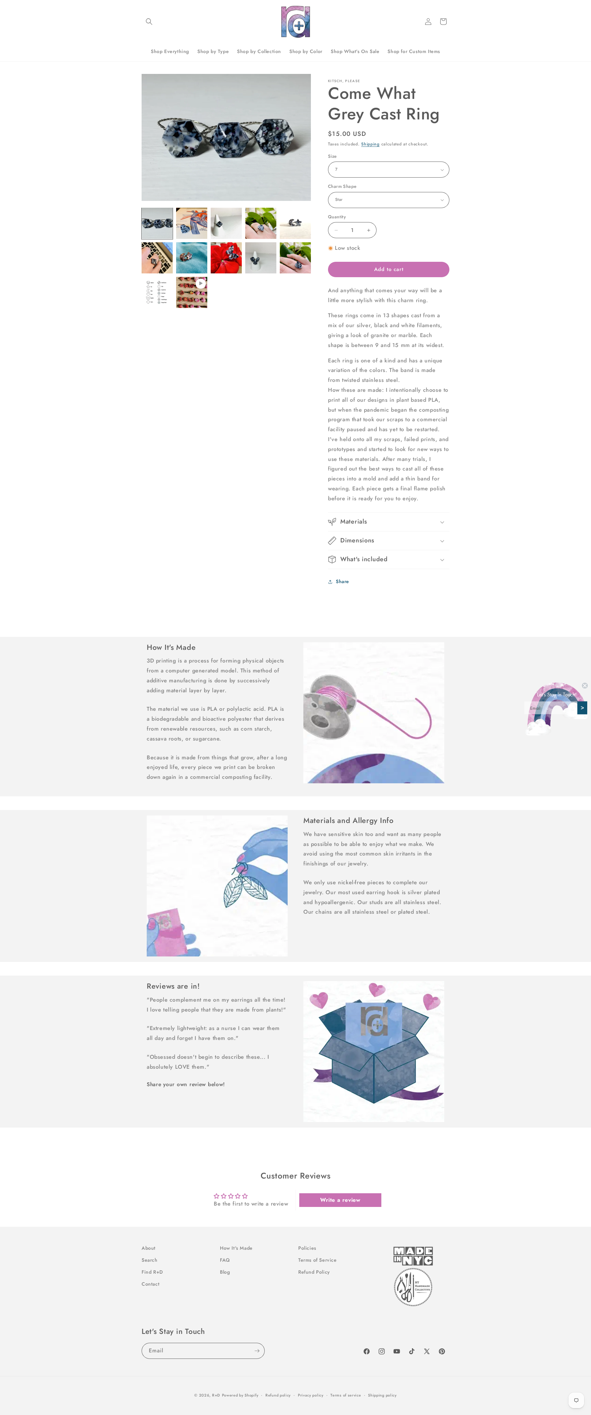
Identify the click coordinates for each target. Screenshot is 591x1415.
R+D (216, 1395)
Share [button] (342, 581)
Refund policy (278, 1395)
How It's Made (236, 1248)
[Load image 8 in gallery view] (226, 257)
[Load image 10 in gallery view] (295, 257)
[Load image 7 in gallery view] (191, 257)
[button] (149, 21)
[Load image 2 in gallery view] (191, 223)
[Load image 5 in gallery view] (295, 223)
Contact (150, 1284)
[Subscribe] (256, 1351)
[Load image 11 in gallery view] (157, 292)
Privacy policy (311, 1395)
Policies (307, 1248)
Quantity (337, 217)
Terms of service (345, 1395)
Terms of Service (317, 1260)
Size (332, 156)
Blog (225, 1272)
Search (150, 1260)
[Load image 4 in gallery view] (260, 223)
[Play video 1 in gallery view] (191, 292)
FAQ (225, 1260)
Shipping (370, 144)
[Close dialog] (584, 685)
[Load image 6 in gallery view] (157, 257)
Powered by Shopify (240, 1395)
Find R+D (152, 1272)
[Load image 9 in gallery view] (260, 257)
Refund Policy (314, 1272)
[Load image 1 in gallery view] (157, 223)
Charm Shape (342, 186)
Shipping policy (382, 1395)
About (149, 1248)
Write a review (340, 1200)
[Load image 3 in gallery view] (226, 223)
